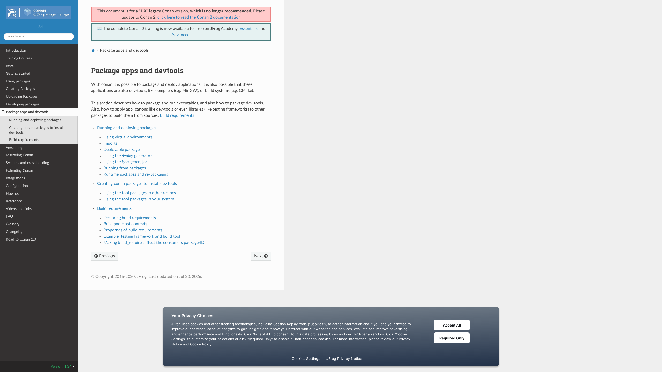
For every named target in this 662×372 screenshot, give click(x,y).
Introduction (16, 50)
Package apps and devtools (27, 112)
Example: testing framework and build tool (141, 236)
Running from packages (124, 168)
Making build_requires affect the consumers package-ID (153, 243)
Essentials (249, 29)
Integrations (15, 178)
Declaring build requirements (129, 218)
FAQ (9, 216)
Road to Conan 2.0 (21, 239)
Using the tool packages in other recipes (139, 193)
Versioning (14, 148)
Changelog (14, 232)
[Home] (93, 50)
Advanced (180, 35)
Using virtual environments (127, 137)
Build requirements (24, 140)
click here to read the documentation (199, 17)
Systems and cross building (27, 163)
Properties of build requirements (132, 230)
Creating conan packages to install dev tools (36, 130)
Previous (106, 256)
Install (10, 66)
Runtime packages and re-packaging (135, 174)
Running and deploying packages (35, 120)
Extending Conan (19, 171)
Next (259, 256)
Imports (110, 143)
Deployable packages (122, 150)
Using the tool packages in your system (138, 199)
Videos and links (19, 209)
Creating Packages (20, 89)
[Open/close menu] (3, 112)
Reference (14, 201)
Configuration (17, 186)
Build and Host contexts (125, 224)
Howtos (12, 194)
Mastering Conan (19, 155)
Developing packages (22, 104)
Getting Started (18, 73)
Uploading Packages (21, 96)
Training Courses (19, 58)
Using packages (18, 81)
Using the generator (127, 156)
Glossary (12, 224)
